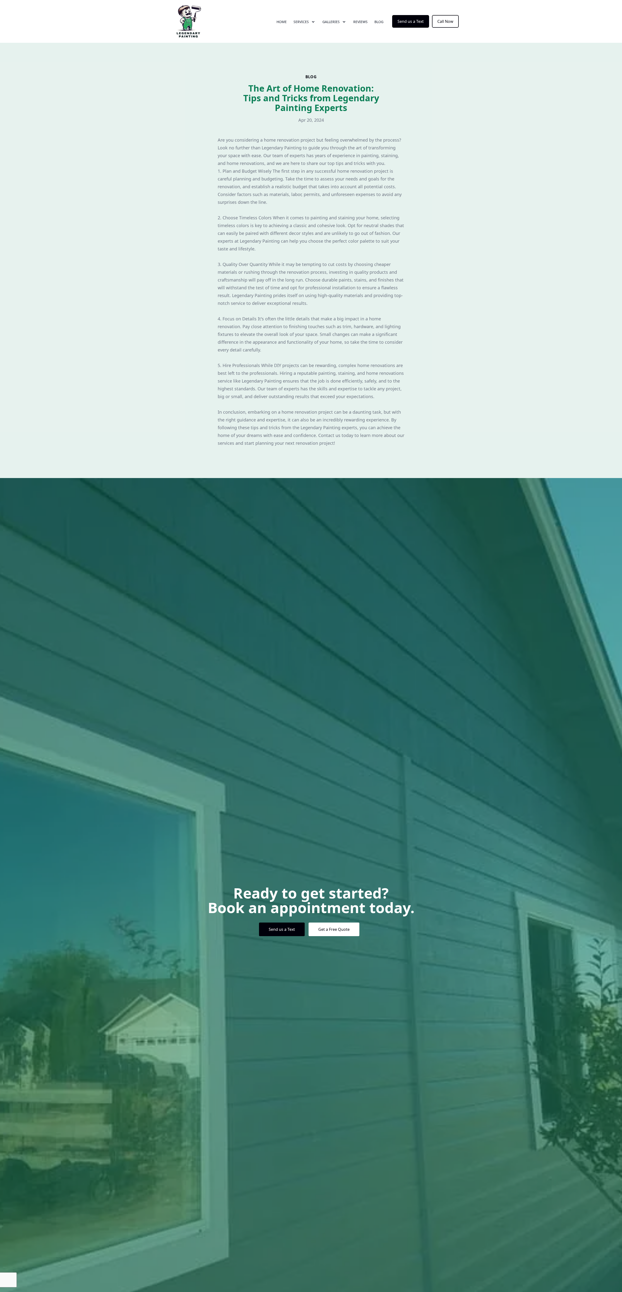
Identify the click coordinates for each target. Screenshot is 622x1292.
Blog (378, 21)
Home (281, 21)
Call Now (445, 21)
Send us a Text (410, 21)
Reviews (360, 21)
